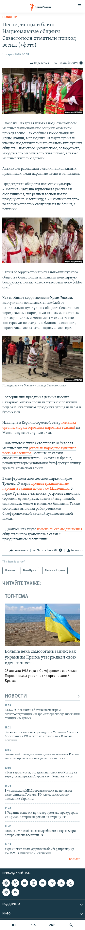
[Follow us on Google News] (42, 883)
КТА (33, 925)
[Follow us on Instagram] (33, 883)
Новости (10, 17)
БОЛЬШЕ (74, 859)
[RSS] (70, 883)
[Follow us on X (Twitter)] (15, 883)
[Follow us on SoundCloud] (61, 883)
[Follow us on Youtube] (24, 883)
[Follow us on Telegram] (52, 883)
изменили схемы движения (59, 529)
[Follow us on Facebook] (6, 883)
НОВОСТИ (16, 696)
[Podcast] (6, 892)
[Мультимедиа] (14, 925)
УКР (52, 925)
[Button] (39, 63)
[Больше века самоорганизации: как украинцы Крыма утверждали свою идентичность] (42, 625)
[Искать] (71, 925)
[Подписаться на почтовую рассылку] (15, 892)
